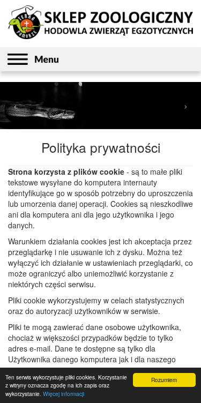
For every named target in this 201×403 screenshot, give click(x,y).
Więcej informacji (63, 394)
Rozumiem (164, 380)
